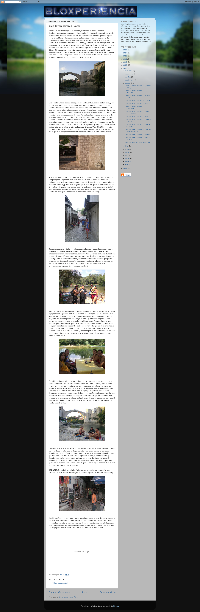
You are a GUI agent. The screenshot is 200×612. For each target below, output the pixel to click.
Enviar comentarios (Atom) (68, 597)
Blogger (116, 606)
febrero (128, 161)
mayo (127, 152)
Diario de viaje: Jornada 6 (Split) (136, 116)
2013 (125, 56)
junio (127, 149)
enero (127, 164)
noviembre (129, 74)
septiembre (129, 80)
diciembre (129, 71)
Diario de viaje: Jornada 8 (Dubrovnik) (134, 107)
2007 (125, 168)
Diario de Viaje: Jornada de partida (137, 142)
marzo (127, 158)
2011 (125, 59)
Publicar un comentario (60, 583)
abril (127, 155)
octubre (128, 77)
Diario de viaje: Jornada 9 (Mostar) (137, 103)
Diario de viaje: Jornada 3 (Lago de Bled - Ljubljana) (138, 130)
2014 (125, 53)
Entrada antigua (108, 592)
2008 (125, 68)
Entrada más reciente (59, 592)
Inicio (84, 592)
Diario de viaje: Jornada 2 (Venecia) (138, 134)
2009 (125, 65)
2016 (125, 50)
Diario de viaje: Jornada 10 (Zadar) (137, 100)
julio (127, 146)
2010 (125, 62)
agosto (128, 83)
